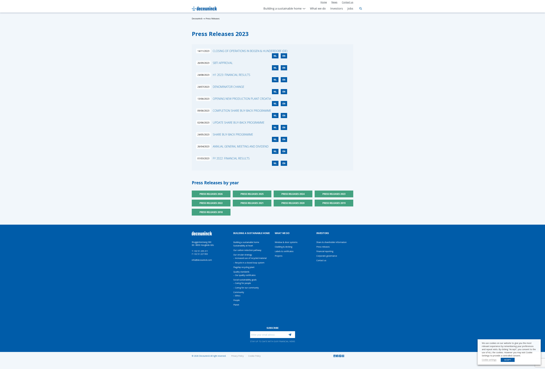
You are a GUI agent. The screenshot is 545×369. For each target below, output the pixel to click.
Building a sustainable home (282, 8)
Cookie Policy (254, 356)
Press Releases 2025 (252, 194)
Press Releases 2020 (292, 203)
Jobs (350, 8)
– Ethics (236, 295)
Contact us (347, 2)
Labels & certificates (284, 251)
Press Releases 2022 (211, 203)
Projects (278, 255)
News (334, 2)
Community (238, 292)
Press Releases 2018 (211, 212)
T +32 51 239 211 (200, 251)
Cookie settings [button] (489, 359)
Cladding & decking (283, 246)
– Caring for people (242, 283)
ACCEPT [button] (507, 359)
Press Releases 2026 (211, 194)
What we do (318, 8)
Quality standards (241, 271)
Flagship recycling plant (243, 267)
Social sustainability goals (245, 279)
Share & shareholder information (331, 242)
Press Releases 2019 (333, 203)
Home (323, 2)
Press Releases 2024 (292, 194)
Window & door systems (286, 242)
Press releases (323, 246)
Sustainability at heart (243, 245)
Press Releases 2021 (252, 203)
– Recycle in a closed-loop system (248, 262)
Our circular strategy (242, 254)
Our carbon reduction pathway (247, 250)
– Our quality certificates (244, 275)
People (236, 300)
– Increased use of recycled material (250, 258)
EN (283, 55)
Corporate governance (326, 255)
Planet (236, 304)
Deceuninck (197, 18)
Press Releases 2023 (333, 194)
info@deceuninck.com (202, 260)
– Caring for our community (246, 287)
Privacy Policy (237, 356)
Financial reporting (324, 251)
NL (275, 55)
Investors (336, 8)
